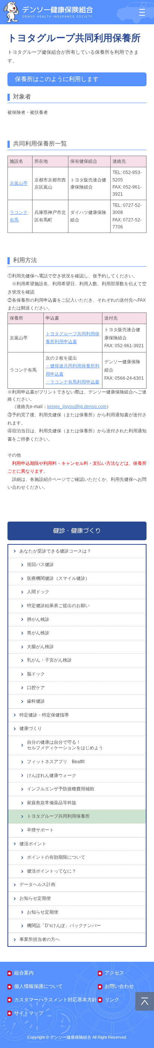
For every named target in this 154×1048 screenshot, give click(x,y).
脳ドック (36, 674)
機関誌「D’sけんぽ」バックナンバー (64, 925)
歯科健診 (36, 701)
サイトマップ (28, 1013)
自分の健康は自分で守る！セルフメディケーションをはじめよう (65, 745)
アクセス (114, 973)
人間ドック (38, 591)
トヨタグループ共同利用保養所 (58, 816)
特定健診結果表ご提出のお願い (58, 605)
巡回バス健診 (40, 564)
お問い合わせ (119, 986)
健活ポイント (32, 843)
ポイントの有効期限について (56, 857)
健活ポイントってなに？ (51, 871)
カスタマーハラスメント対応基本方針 (55, 999)
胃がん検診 (38, 632)
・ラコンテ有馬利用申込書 (72, 382)
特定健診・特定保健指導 (44, 715)
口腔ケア (36, 687)
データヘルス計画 (37, 884)
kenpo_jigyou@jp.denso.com (77, 406)
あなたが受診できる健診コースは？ (55, 551)
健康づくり (30, 728)
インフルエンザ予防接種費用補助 (60, 789)
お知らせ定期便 (35, 898)
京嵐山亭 (19, 183)
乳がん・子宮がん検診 (49, 660)
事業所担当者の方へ (39, 939)
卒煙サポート (40, 830)
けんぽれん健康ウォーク (51, 775)
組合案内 (24, 973)
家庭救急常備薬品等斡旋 (51, 802)
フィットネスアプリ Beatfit (55, 761)
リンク (112, 999)
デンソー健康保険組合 (48, 12)
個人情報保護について (38, 986)
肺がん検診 (38, 619)
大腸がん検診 (40, 646)
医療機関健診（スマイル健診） (58, 578)
